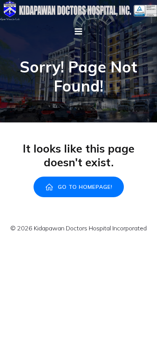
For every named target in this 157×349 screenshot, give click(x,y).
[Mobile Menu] (78, 31)
